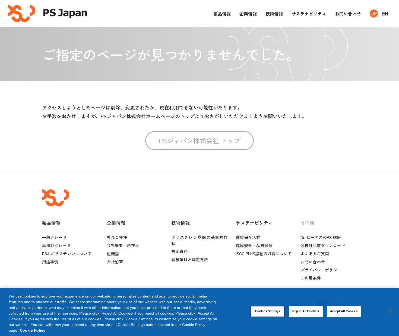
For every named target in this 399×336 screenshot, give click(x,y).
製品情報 (222, 13)
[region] (199, 312)
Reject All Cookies (305, 311)
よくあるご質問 (314, 253)
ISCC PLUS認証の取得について (264, 253)
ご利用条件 (310, 278)
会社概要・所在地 (123, 245)
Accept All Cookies (344, 311)
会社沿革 (115, 261)
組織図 (113, 253)
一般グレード (54, 237)
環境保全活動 (248, 237)
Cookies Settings (267, 311)
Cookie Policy (32, 330)
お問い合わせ (348, 13)
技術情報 (274, 13)
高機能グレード (56, 245)
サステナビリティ (309, 13)
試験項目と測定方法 (189, 259)
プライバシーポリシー (320, 270)
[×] (390, 311)
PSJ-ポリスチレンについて (66, 253)
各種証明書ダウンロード (322, 245)
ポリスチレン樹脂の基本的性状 (199, 240)
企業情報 (248, 13)
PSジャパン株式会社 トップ (199, 140)
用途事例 (50, 261)
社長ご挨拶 (117, 237)
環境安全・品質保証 (254, 245)
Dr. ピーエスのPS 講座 (320, 237)
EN (385, 13)
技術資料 (179, 251)
